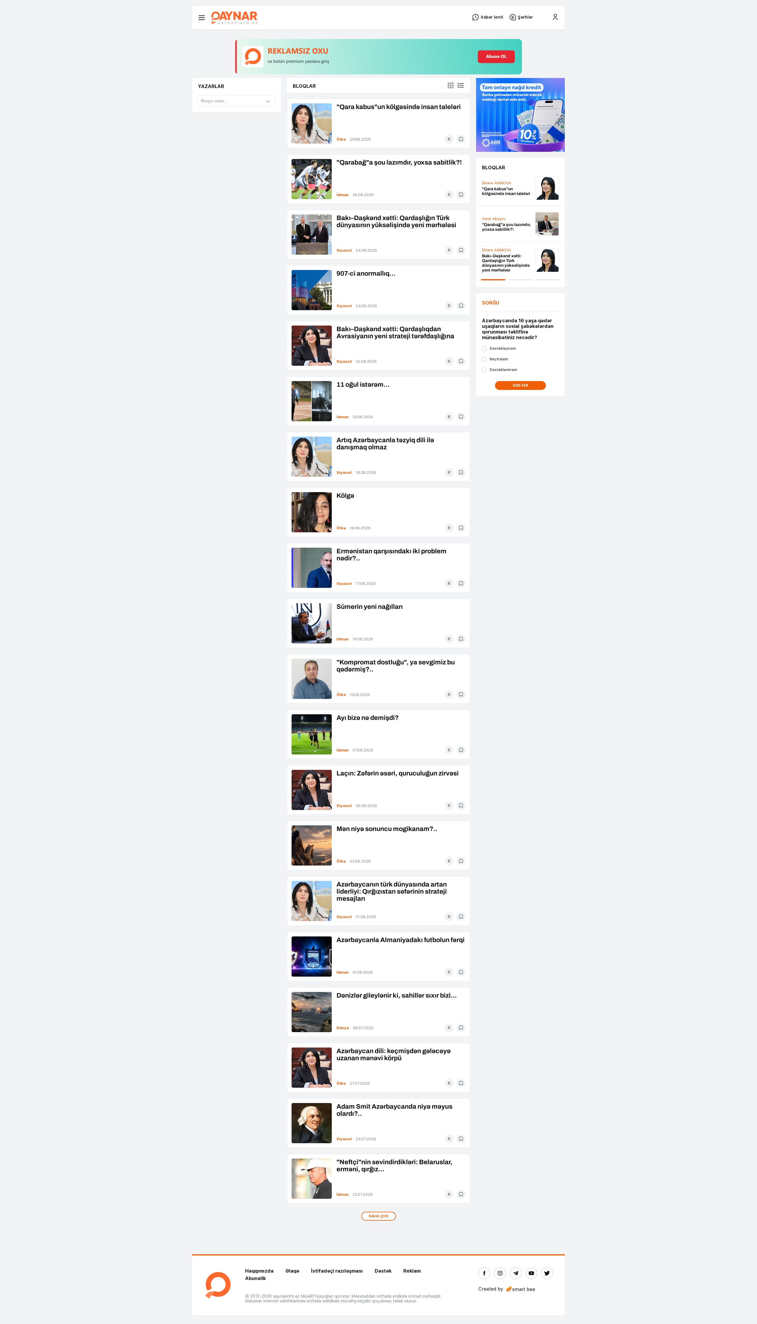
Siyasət (344, 250)
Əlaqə (292, 1271)
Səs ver (520, 385)
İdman (343, 195)
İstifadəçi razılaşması (337, 1271)
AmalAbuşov (494, 258)
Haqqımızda (259, 1271)
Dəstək (383, 1271)
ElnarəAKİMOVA (496, 214)
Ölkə (341, 139)
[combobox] (236, 100)
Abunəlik (255, 1278)
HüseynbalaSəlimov (500, 185)
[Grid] (450, 85)
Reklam (412, 1271)
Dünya (343, 1028)
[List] (460, 85)
